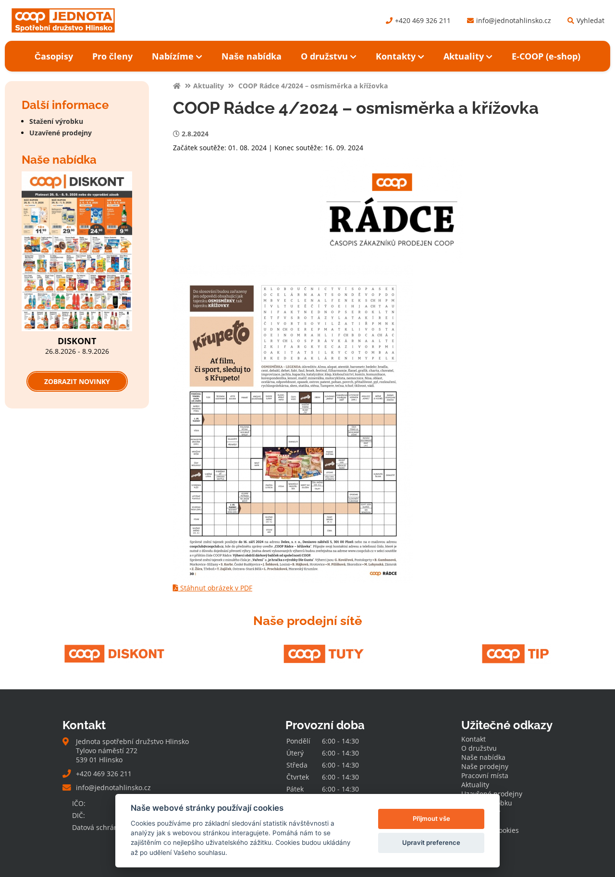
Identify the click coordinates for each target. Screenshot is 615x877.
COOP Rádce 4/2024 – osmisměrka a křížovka (312, 85)
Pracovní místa (484, 775)
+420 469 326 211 (423, 20)
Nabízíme (173, 56)
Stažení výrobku (56, 121)
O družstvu (324, 56)
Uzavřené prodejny (60, 132)
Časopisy (54, 56)
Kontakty (396, 56)
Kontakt (473, 739)
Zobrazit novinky (77, 381)
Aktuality (463, 56)
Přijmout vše (431, 818)
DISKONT (77, 341)
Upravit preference (431, 842)
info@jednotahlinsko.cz (513, 20)
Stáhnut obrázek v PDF (215, 587)
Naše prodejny (484, 766)
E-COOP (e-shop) (546, 56)
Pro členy (112, 56)
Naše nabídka (251, 56)
